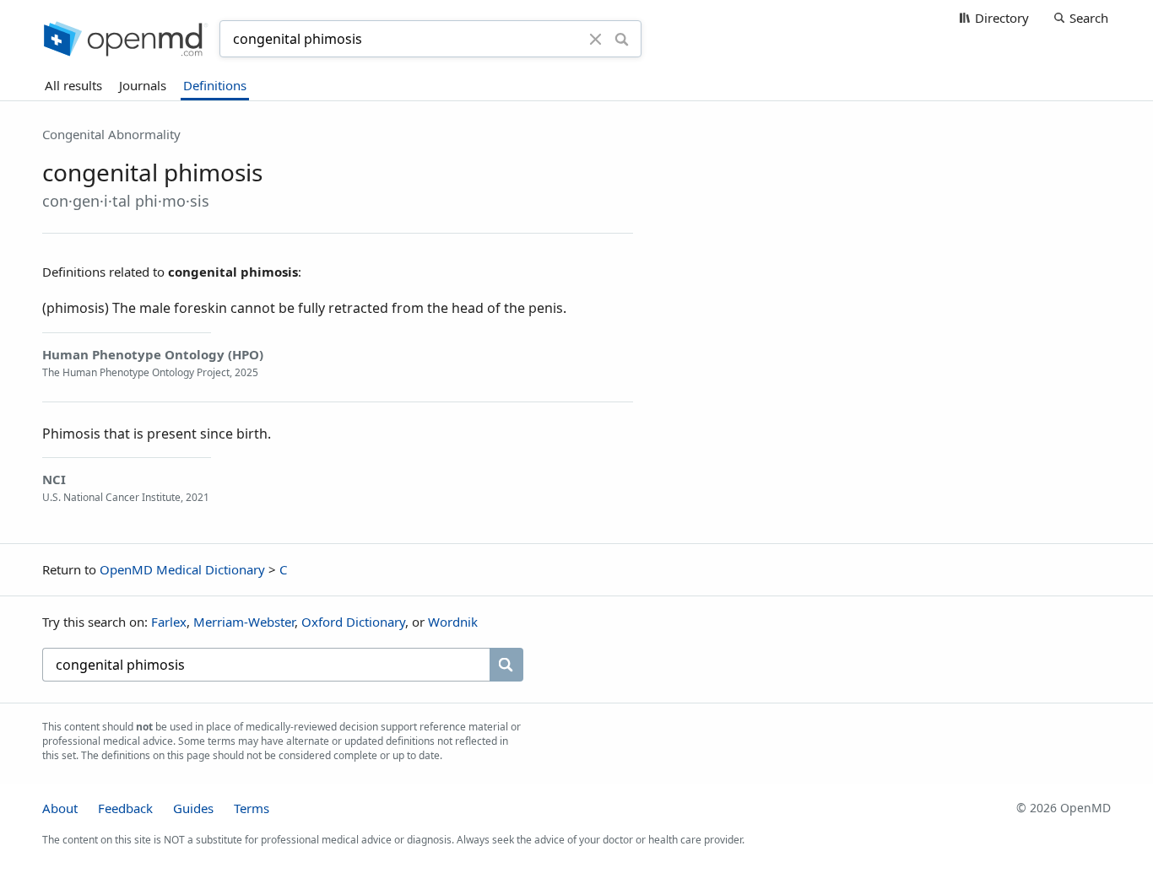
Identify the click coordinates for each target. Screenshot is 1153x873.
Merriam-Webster (244, 621)
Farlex (169, 621)
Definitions (214, 85)
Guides (193, 808)
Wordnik (453, 621)
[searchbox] (266, 665)
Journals (142, 85)
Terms (251, 808)
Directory (1002, 17)
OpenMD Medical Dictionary (182, 569)
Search (1088, 17)
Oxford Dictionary (353, 621)
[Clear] (596, 39)
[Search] (621, 39)
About (60, 808)
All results (73, 85)
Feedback (125, 808)
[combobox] (407, 39)
